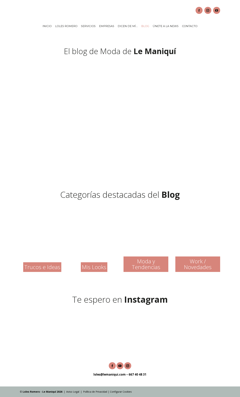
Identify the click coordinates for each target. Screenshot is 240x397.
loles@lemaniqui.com (109, 374)
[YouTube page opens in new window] (216, 10)
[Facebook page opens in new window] (199, 10)
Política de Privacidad (95, 391)
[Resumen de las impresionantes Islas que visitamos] (100, 324)
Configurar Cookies (121, 391)
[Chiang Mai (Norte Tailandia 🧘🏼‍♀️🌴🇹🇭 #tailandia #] (220, 324)
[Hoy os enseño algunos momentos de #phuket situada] (60, 324)
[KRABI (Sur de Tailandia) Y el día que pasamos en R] (180, 324)
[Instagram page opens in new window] (207, 10)
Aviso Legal (72, 391)
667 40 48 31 (138, 374)
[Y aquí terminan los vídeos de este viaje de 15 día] (20, 324)
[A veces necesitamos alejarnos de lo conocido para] (140, 324)
